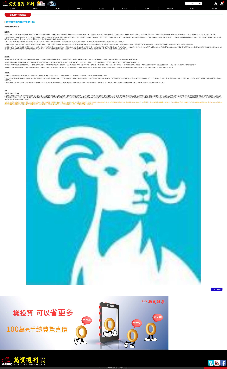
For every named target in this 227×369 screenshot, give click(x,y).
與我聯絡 (214, 9)
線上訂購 (124, 9)
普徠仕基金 (170, 9)
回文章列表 (217, 289)
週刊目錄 (12, 9)
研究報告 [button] (102, 9)
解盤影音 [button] (79, 9)
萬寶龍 (192, 9)
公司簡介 (57, 9)
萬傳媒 (147, 9)
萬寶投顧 (35, 9)
